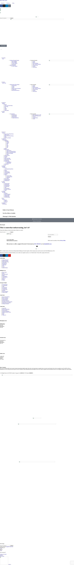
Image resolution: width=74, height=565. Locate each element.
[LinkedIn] (6, 5)
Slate (7, 146)
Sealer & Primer (35, 63)
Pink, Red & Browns (15, 90)
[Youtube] (9, 255)
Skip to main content (3, 0)
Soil (7, 147)
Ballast (8, 141)
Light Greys (14, 89)
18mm (13, 86)
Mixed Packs (14, 85)
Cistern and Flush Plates (8, 105)
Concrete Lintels (9, 176)
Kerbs (5, 136)
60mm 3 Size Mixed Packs (8, 135)
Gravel (8, 142)
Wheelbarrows (6, 180)
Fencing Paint (6, 184)
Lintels (34, 118)
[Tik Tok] (9, 5)
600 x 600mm (14, 61)
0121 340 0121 (37, 243)
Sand (7, 145)
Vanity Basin (6, 110)
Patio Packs (14, 64)
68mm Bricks (14, 116)
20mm (13, 87)
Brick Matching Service (37, 115)
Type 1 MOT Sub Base (37, 64)
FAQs (13, 3)
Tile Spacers (35, 67)
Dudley (5, 10)
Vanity (5, 109)
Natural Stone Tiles (14, 84)
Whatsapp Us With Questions (9, 216)
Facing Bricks (12, 113)
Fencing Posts (6, 186)
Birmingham (6, 8)
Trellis (5, 190)
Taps (5, 107)
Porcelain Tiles (6, 161)
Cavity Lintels (9, 175)
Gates (5, 187)
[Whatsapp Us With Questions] (1, 216)
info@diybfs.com (48, 243)
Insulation (6, 173)
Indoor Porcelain (13, 65)
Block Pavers (6, 149)
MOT (7, 143)
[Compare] (1, 51)
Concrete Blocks (7, 172)
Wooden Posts (6, 196)
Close (1, 548)
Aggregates (6, 140)
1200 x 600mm (14, 63)
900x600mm (9, 163)
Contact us (8, 3)
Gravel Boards (6, 188)
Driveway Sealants (7, 137)
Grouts (34, 61)
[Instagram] (4, 5)
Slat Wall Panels (7, 179)
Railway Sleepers (7, 194)
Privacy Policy (63, 240)
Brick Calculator (37, 114)
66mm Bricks (14, 115)
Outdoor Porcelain (14, 60)
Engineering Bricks (15, 117)
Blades (34, 62)
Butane (5, 200)
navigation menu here (9, 546)
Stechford (6, 9)
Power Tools (6, 178)
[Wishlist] (1, 48)
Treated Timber (7, 195)
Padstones (8, 177)
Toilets (5, 108)
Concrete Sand (35, 65)
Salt (7, 144)
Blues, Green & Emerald (16, 88)
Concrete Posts (6, 183)
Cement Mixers (35, 117)
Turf (5, 165)
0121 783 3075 (3, 345)
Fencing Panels (7, 185)
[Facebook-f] (1, 255)
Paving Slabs (6, 160)
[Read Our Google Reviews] (37, 31)
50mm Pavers (6, 134)
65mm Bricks (14, 114)
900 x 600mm (14, 62)
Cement (34, 66)
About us (2, 3)
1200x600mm (9, 162)
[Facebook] (1, 5)
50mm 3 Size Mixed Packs (8, 133)
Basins (5, 104)
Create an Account (3, 554)
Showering (6, 106)
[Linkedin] (6, 255)
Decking (5, 156)
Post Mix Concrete (7, 189)
